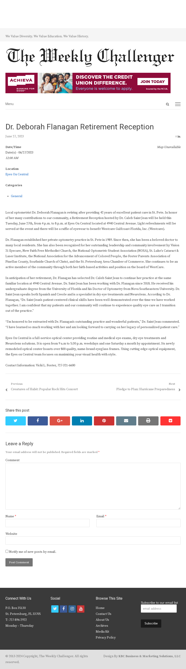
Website (11, 534)
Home (100, 608)
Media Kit (102, 632)
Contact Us (103, 614)
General (16, 196)
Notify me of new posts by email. (32, 552)
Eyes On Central (17, 174)
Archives (102, 626)
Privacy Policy (106, 638)
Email (101, 516)
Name (10, 516)
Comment (12, 460)
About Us (102, 620)
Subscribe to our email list (159, 602)
